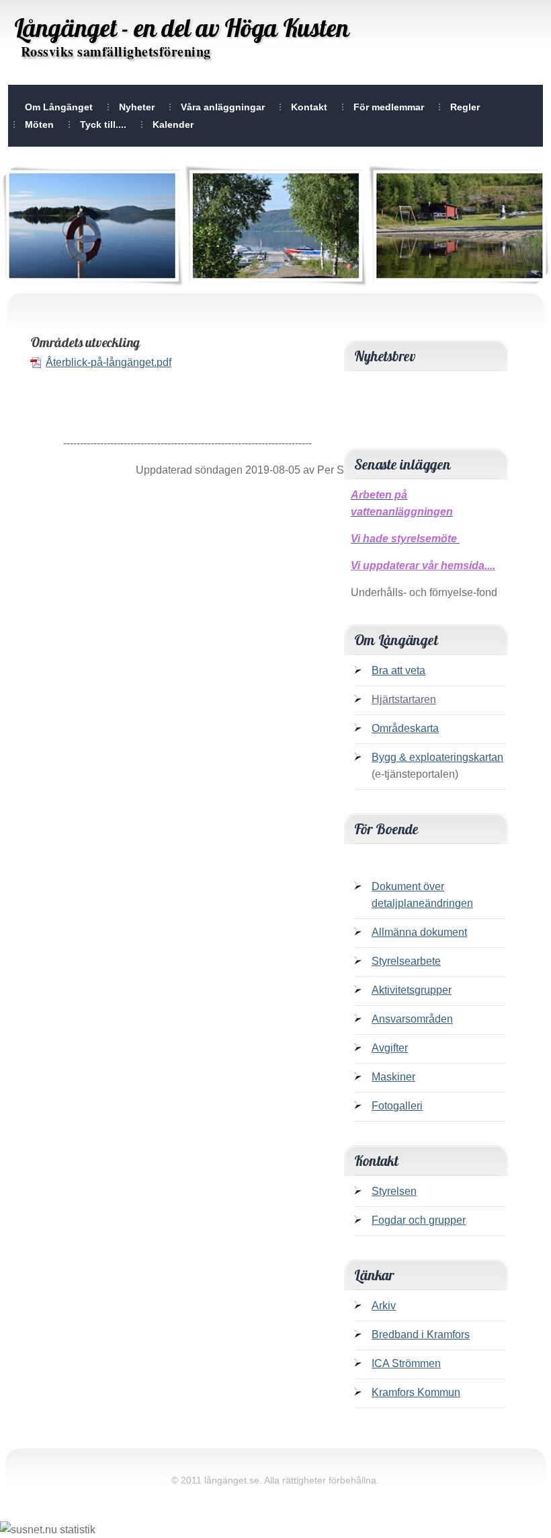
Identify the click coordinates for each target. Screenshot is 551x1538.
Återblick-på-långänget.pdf (108, 362)
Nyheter (137, 107)
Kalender (173, 124)
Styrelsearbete (406, 961)
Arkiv (384, 1305)
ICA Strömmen (406, 1363)
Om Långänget (59, 107)
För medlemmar (388, 107)
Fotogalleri (397, 1105)
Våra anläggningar (223, 107)
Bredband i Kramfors (421, 1334)
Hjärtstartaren (404, 699)
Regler (465, 107)
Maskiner (393, 1077)
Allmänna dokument (419, 932)
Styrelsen (394, 1191)
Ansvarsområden (412, 1019)
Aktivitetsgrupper (412, 990)
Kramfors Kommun (416, 1392)
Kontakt (309, 107)
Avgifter (390, 1048)
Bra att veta (398, 670)
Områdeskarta (405, 728)
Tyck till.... (103, 124)
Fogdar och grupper (419, 1220)
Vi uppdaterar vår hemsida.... (423, 565)
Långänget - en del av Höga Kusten (181, 27)
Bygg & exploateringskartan (437, 757)
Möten (39, 124)
